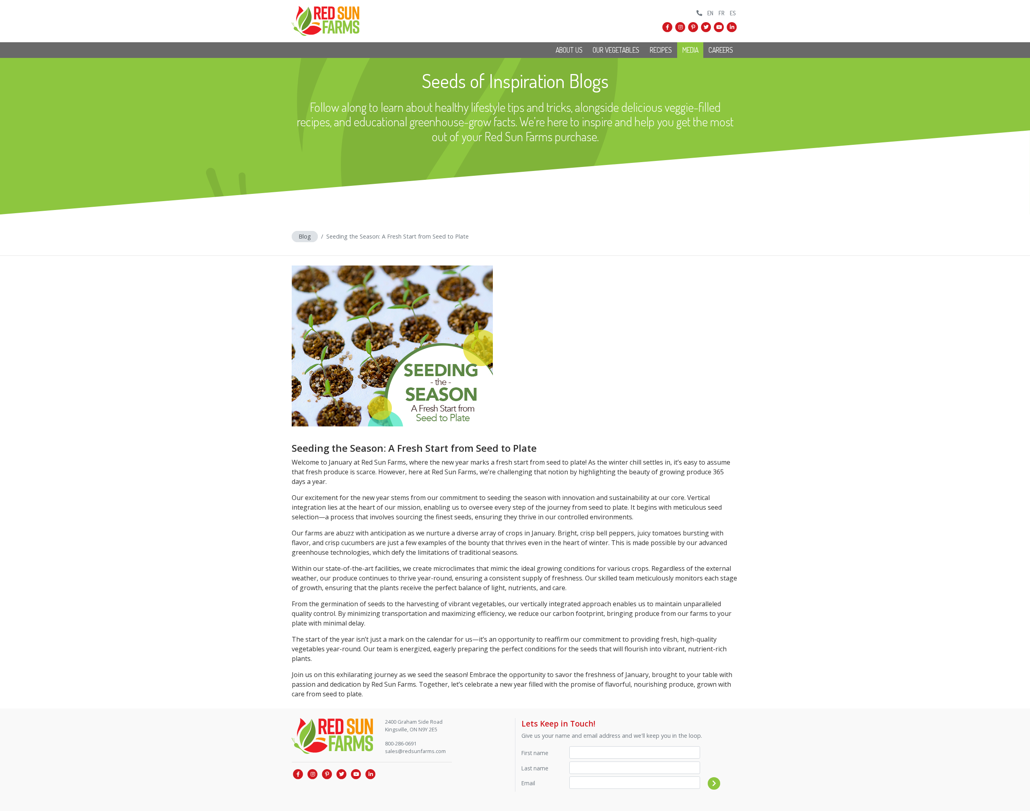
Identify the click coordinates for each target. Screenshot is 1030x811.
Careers (721, 49)
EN (710, 12)
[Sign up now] (714, 783)
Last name (534, 768)
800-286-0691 (400, 743)
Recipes (661, 49)
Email (528, 783)
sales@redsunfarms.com (415, 751)
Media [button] (690, 49)
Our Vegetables (616, 49)
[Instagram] (680, 27)
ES (733, 12)
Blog (305, 236)
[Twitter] (706, 27)
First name (534, 753)
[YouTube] (719, 27)
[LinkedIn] (731, 27)
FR (722, 12)
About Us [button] (569, 49)
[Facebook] (667, 27)
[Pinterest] (693, 27)
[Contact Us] (699, 12)
